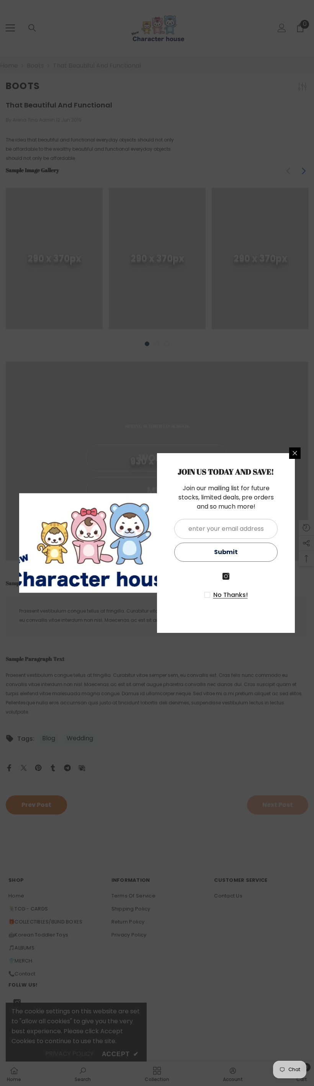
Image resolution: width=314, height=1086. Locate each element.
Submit (226, 552)
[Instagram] (226, 576)
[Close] (295, 453)
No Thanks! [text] (230, 595)
